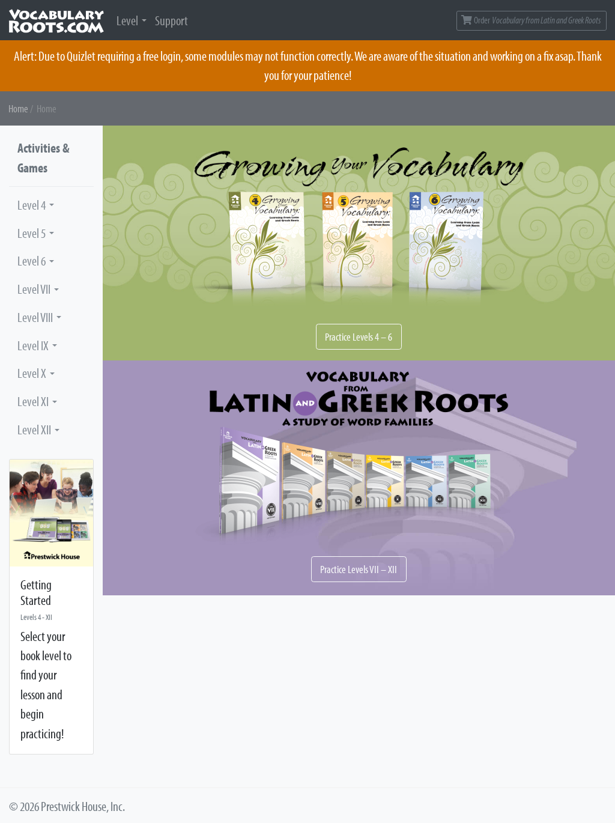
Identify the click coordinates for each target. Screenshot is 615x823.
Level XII (34, 429)
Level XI (33, 401)
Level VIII (35, 317)
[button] (359, 243)
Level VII (33, 289)
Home (18, 108)
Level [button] (127, 20)
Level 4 (31, 204)
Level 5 (31, 233)
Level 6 (31, 260)
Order (536, 20)
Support (171, 20)
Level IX (33, 345)
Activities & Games (43, 157)
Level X (31, 373)
